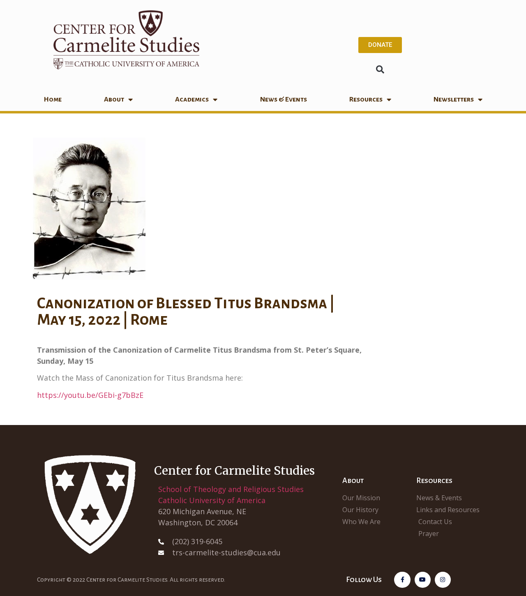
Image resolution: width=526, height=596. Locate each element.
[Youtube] (423, 580)
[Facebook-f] (402, 580)
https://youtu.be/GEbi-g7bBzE (90, 395)
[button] (380, 69)
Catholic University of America (211, 500)
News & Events (283, 99)
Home (53, 99)
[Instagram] (443, 580)
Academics (192, 99)
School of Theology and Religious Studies (231, 489)
